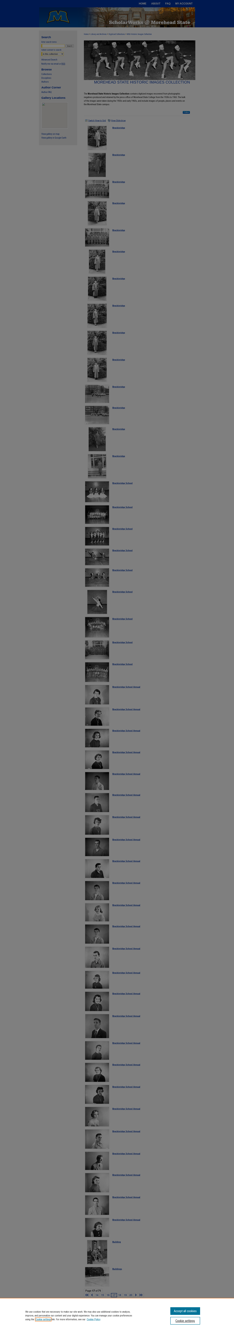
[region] (117, 1315)
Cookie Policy (93, 1319)
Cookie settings (43, 1319)
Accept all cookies (185, 1311)
